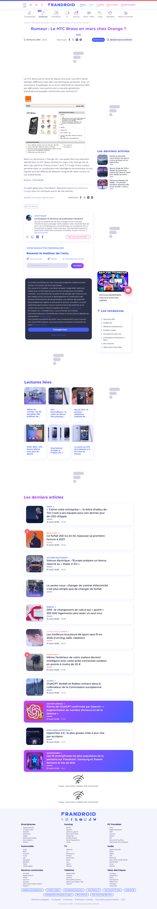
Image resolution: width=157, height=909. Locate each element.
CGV (123, 899)
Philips (69, 856)
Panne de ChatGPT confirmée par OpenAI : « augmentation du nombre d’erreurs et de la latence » (75, 710)
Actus (83, 4)
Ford (25, 856)
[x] (27, 237)
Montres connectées (32, 870)
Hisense (69, 849)
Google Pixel (28, 830)
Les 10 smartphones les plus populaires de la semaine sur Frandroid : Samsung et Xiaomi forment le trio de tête (75, 759)
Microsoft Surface (116, 840)
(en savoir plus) (75, 308)
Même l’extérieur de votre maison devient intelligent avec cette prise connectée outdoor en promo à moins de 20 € (77, 661)
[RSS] (76, 819)
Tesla (25, 864)
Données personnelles (107, 899)
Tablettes (69, 870)
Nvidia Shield (71, 838)
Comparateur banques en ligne (58, 895)
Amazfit (26, 873)
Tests (91, 4)
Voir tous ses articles (77, 237)
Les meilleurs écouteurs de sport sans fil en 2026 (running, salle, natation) (74, 636)
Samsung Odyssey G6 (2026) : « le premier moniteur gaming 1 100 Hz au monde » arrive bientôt (119, 184)
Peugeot (26, 860)
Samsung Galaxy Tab (74, 882)
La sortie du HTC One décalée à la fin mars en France (82, 450)
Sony (68, 860)
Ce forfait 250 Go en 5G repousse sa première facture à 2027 (76, 537)
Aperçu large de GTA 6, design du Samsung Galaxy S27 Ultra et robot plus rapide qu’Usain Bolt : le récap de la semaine (120, 173)
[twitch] (32, 237)
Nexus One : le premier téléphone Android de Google (81, 413)
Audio (110, 846)
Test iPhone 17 (94, 890)
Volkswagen (28, 866)
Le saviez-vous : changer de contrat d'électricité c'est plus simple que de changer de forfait (77, 587)
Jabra (111, 854)
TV (65, 846)
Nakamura (113, 882)
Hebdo (53, 259)
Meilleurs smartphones (112, 327)
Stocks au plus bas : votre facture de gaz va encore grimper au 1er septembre (119, 159)
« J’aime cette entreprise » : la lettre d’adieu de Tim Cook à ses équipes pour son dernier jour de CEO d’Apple (77, 513)
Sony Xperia (28, 840)
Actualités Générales (40, 23)
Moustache (113, 880)
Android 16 (129, 890)
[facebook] (42, 237)
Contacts (67, 899)
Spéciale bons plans (74, 259)
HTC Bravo (32, 206)
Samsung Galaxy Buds (118, 860)
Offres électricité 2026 (112, 347)
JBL (110, 856)
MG (24, 858)
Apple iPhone (28, 828)
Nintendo (70, 836)
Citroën (26, 854)
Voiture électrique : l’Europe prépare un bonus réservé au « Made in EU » (76, 562)
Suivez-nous (98, 40)
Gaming (68, 824)
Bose (111, 852)
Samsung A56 (109, 319)
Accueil (27, 23)
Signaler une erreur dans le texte (39, 197)
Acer (111, 828)
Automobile (27, 846)
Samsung (70, 858)
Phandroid (38, 180)
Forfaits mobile (109, 330)
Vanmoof (113, 886)
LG (67, 852)
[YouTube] (81, 819)
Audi (25, 849)
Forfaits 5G (107, 323)
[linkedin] (37, 237)
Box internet (108, 344)
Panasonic (70, 854)
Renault (26, 862)
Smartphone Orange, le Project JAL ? (57, 450)
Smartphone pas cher (112, 334)
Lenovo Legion (72, 832)
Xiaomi (26, 842)
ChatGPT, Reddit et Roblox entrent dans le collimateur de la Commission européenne (74, 685)
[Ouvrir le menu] (24, 5)
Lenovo (112, 834)
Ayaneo (69, 830)
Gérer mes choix (58, 335)
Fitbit (25, 878)
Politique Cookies (84, 899)
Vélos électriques (116, 870)
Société (50, 681)
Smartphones (28, 824)
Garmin (26, 880)
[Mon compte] (42, 4)
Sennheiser (113, 862)
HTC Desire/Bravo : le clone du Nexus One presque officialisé (58, 413)
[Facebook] (71, 819)
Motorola (26, 834)
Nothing (112, 858)
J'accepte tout (60, 330)
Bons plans (112, 4)
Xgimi (68, 864)
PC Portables (114, 824)
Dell (111, 832)
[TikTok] (90, 819)
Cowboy (112, 873)
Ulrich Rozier (40, 216)
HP (110, 838)
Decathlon (113, 875)
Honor (111, 836)
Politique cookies (40, 325)
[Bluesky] (95, 819)
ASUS (68, 828)
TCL (67, 862)
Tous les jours (35, 259)
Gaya (111, 878)
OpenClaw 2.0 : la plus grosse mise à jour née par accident (75, 734)
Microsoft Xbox (72, 834)
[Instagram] (67, 819)
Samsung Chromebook (118, 842)
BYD (25, 852)
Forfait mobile (128, 4)
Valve (68, 842)
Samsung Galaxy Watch (32, 884)
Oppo (25, 836)
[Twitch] (85, 819)
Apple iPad (70, 873)
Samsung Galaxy (29, 838)
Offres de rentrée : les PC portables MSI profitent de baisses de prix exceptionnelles (34, 413)
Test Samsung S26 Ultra (102, 895)
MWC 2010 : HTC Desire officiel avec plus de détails (35, 450)
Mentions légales (40, 899)
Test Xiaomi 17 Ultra (112, 890)
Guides (100, 4)
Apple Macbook (115, 830)
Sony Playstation (73, 840)
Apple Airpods (115, 849)
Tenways (112, 884)
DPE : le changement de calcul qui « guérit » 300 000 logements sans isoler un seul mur (75, 611)
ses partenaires (45, 316)
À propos (56, 899)
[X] (62, 819)
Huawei (26, 832)
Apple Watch (28, 875)
